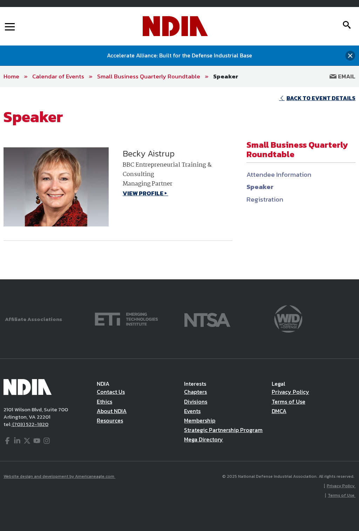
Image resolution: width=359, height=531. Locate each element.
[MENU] (10, 26)
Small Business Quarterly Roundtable (148, 76)
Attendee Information (278, 174)
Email (346, 76)
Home (11, 76)
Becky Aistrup (149, 153)
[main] (179, 183)
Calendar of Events (58, 76)
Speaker (225, 76)
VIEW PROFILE (143, 193)
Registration (264, 199)
